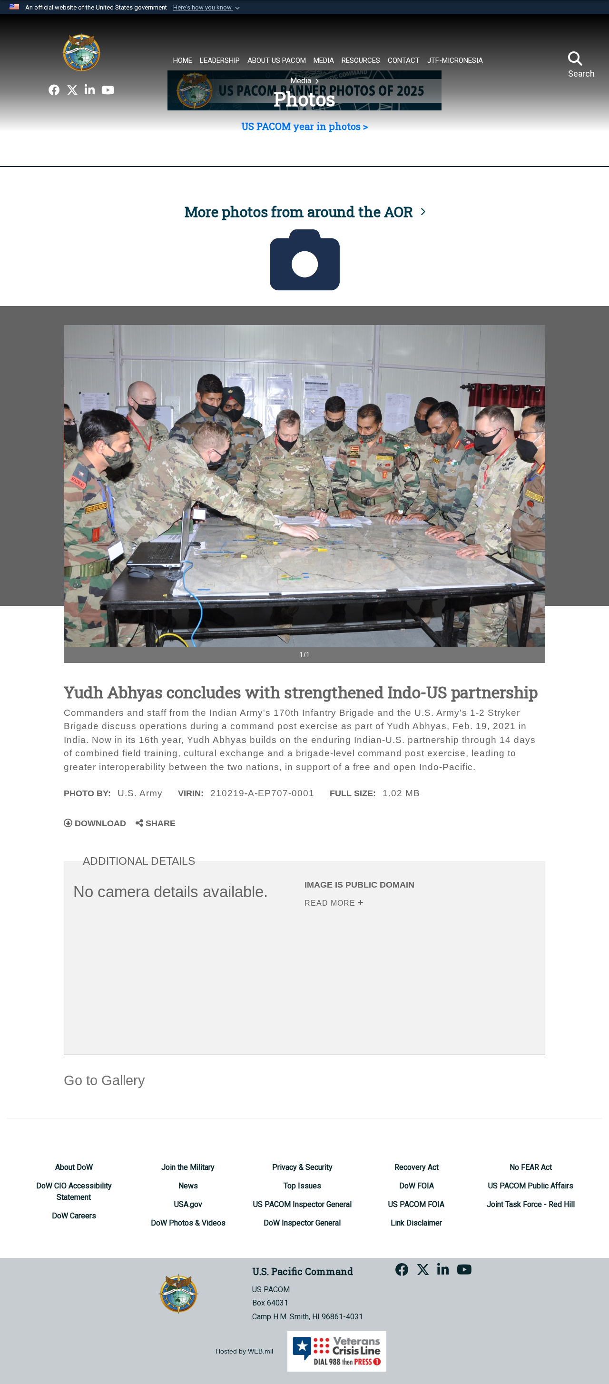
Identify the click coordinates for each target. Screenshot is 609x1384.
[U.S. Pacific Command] (81, 52)
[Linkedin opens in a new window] (90, 90)
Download (99, 823)
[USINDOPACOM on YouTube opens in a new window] (107, 90)
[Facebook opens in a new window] (54, 90)
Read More (331, 903)
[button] (207, 7)
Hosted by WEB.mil (244, 1351)
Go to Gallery (104, 1080)
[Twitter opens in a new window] (72, 90)
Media (301, 80)
